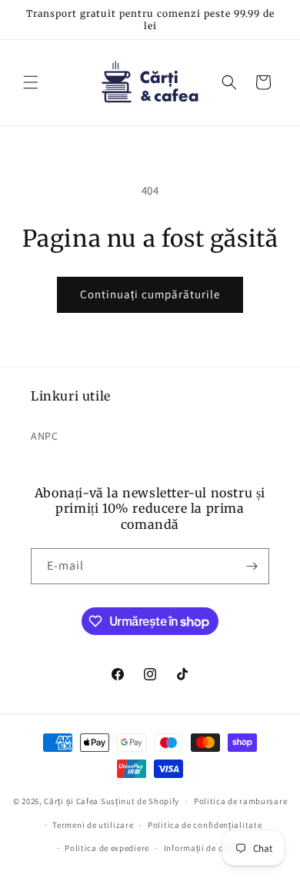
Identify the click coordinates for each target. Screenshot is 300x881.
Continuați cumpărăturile (150, 294)
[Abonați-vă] (251, 566)
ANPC (44, 436)
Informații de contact (207, 848)
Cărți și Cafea (71, 801)
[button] (31, 82)
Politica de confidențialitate (205, 824)
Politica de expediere (107, 848)
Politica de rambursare (240, 801)
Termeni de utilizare (92, 824)
